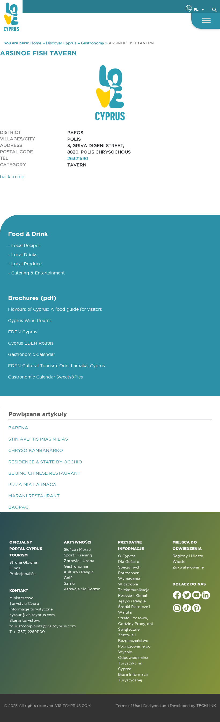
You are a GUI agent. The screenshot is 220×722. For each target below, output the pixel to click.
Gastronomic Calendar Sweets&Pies (45, 376)
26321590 (77, 158)
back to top (12, 176)
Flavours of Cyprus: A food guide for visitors (55, 309)
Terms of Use (128, 705)
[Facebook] (177, 595)
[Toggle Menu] (206, 20)
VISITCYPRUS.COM (73, 705)
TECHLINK (206, 705)
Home (35, 43)
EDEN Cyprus (22, 331)
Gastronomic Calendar (31, 354)
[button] (214, 9)
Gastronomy (92, 43)
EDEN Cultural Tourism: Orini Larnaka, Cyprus (56, 365)
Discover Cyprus (61, 43)
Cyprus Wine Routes (30, 320)
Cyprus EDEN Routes (30, 343)
